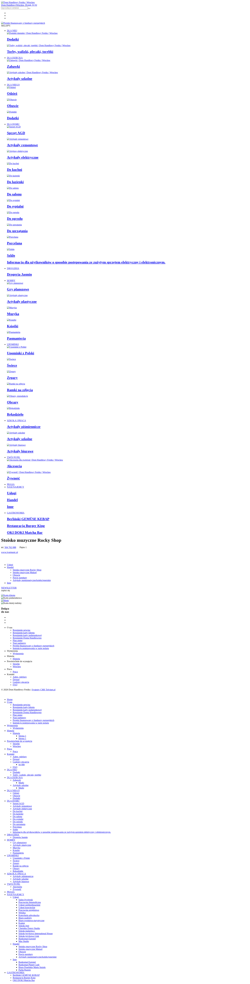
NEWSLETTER (9, 588)
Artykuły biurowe (20, 451)
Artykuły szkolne (19, 78)
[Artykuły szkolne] (16, 433)
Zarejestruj (19, 694)
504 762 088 (10, 547)
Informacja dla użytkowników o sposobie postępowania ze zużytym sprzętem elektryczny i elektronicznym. (86, 262)
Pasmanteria (16, 338)
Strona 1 (22, 736)
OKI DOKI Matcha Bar (25, 532)
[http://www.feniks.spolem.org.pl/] (8, 595)
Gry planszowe (18, 289)
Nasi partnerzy (19, 643)
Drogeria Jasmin (19, 274)
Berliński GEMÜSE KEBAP (28, 519)
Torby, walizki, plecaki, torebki (30, 51)
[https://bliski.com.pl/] (5, 600)
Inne (10, 507)
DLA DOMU (13, 124)
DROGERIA (13, 268)
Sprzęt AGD (16, 133)
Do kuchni (14, 169)
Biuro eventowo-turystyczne (31, 920)
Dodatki (13, 39)
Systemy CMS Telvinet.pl (43, 689)
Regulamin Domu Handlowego (27, 638)
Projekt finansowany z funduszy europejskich (33, 645)
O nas (9, 702)
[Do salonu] (13, 188)
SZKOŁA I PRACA (16, 420)
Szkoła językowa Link (29, 936)
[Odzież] (11, 87)
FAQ (15, 684)
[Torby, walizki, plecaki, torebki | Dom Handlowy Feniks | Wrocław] (39, 45)
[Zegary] (11, 371)
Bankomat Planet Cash (29, 964)
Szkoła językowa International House (36, 933)
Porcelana (14, 243)
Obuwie (13, 106)
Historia (16, 658)
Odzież (12, 93)
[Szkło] (10, 249)
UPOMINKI (13, 344)
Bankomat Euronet (27, 938)
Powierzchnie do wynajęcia (19, 741)
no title (22, 764)
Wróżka (22, 912)
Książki (12, 326)
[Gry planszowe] (15, 283)
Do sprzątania (17, 231)
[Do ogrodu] (13, 212)
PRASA (11, 484)
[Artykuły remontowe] (17, 139)
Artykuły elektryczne (22, 157)
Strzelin (16, 664)
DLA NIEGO (13, 85)
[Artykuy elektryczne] (17, 151)
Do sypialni (15, 206)
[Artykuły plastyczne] (17, 295)
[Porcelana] (12, 237)
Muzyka (13, 314)
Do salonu (14, 194)
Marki (21, 782)
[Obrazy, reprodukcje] (17, 396)
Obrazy (12, 402)
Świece (12, 365)
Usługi (11, 493)
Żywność (13, 478)
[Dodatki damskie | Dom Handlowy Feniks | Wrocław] (32, 33)
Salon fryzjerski (26, 899)
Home (10, 699)
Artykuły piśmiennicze (24, 427)
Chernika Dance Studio (29, 928)
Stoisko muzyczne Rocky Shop (27, 570)
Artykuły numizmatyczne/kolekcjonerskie (32, 580)
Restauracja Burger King (26, 526)
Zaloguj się (6, 694)
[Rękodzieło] (13, 408)
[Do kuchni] (13, 163)
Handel (12, 500)
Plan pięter (17, 640)
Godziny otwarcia (21, 682)
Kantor (22, 923)
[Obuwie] (12, 99)
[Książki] (11, 320)
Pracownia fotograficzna (30, 902)
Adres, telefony (20, 677)
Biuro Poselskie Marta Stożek (32, 967)
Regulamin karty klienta (24, 632)
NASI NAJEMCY (15, 487)
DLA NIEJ (12, 30)
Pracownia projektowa (29, 910)
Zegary (12, 378)
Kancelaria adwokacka (29, 915)
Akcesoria (14, 466)
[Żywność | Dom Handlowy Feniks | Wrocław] (29, 472)
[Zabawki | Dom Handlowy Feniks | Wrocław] (28, 60)
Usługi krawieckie (27, 907)
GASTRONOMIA (15, 513)
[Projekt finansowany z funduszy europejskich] (23, 23)
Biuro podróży (25, 918)
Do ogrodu (15, 218)
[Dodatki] (12, 112)
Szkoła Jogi (24, 925)
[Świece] (11, 359)
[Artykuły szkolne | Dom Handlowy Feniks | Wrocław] (32, 72)
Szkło (11, 255)
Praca (15, 671)
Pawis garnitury (20, 577)
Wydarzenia (18, 653)
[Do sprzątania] (14, 224)
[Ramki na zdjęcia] (16, 384)
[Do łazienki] (13, 176)
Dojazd (16, 679)
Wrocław (17, 666)
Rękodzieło (15, 414)
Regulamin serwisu (21, 630)
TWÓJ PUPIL (13, 457)
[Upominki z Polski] (16, 347)
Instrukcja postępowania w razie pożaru (31, 648)
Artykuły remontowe (22, 145)
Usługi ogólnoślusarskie (29, 905)
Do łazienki (15, 182)
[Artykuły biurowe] (16, 445)
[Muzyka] (12, 307)
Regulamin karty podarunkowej (27, 635)
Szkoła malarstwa (27, 931)
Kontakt (10, 754)
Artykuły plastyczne (22, 301)
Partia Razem (25, 970)
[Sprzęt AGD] (14, 127)
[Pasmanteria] (13, 332)
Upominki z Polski (20, 353)
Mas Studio (24, 941)
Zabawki (13, 66)
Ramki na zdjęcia (20, 390)
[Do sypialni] (13, 200)
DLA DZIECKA (15, 57)
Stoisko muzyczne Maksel (25, 572)
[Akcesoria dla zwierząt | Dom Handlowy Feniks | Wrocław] (35, 460)
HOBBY (11, 280)
